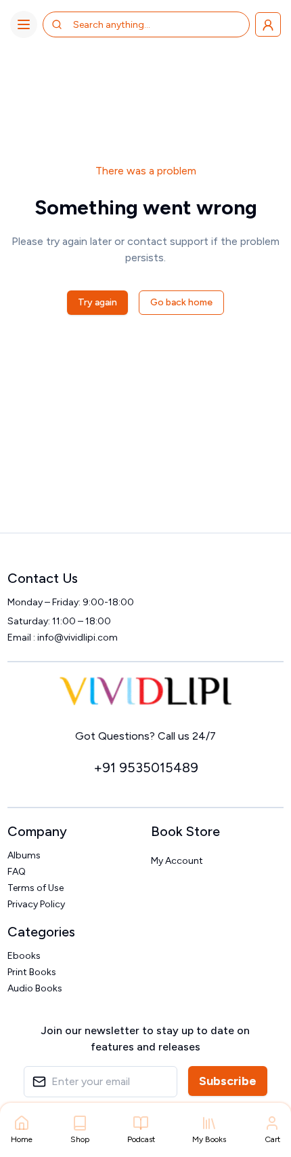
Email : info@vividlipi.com (62, 637)
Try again (97, 302)
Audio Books (34, 988)
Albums (24, 855)
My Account (177, 861)
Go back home (181, 302)
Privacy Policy (36, 904)
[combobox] (127, 24)
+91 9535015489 (145, 767)
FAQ (16, 871)
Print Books (31, 972)
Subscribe (227, 1081)
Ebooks (24, 956)
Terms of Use (35, 888)
